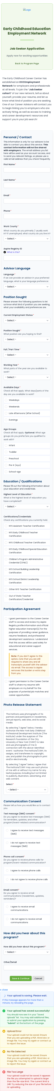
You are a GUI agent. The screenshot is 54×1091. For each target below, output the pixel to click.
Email (6, 195)
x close (4, 989)
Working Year (11, 365)
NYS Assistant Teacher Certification (27, 525)
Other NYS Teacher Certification (25, 589)
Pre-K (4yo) (15, 465)
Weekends (14, 406)
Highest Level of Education (17, 494)
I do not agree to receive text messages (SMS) (25, 844)
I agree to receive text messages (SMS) (27, 832)
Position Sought (12, 330)
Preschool (14, 458)
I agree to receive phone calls (25, 870)
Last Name (9, 179)
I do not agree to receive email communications (26, 921)
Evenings (13, 419)
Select (9, 784)
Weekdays (14, 400)
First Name (9, 164)
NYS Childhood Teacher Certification (27, 542)
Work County (10, 226)
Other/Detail (10, 962)
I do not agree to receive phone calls (29, 879)
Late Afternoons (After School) (24, 413)
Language (9, 274)
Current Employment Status (18, 315)
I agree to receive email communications (23, 908)
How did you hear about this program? (24, 946)
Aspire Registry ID (13, 248)
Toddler (13, 452)
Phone (7, 210)
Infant (12, 445)
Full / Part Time (11, 349)
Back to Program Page (27, 63)
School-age (15, 471)
